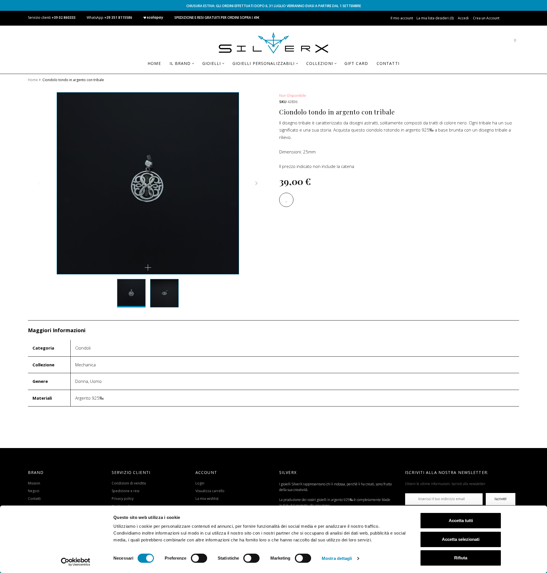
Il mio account (402, 18)
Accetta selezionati (460, 539)
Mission (34, 483)
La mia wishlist (207, 498)
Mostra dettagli (337, 558)
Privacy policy (123, 498)
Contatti (34, 498)
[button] (148, 267)
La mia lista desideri (435, 18)
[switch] (199, 558)
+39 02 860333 (63, 17)
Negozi (33, 490)
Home (33, 79)
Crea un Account (486, 18)
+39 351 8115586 (118, 17)
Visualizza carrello (209, 490)
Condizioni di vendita (129, 483)
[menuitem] (154, 63)
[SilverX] (273, 44)
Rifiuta (460, 557)
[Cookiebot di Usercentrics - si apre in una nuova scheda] (76, 562)
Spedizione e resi (125, 490)
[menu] (273, 65)
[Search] (498, 43)
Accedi (463, 18)
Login (199, 483)
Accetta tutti (461, 520)
